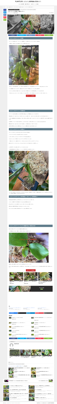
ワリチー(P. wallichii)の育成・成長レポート (18, 326)
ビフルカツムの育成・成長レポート (42, 307)
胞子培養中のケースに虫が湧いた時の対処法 (17, 317)
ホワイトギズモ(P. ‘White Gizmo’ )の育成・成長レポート (42, 334)
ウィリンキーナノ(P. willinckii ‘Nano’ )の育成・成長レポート (42, 326)
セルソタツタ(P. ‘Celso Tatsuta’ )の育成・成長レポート (19, 334)
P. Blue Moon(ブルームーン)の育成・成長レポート (18, 322)
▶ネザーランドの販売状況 (30, 270)
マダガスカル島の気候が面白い (16, 330)
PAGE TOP (55, 391)
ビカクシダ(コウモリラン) (24, 9)
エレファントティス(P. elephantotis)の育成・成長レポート (42, 330)
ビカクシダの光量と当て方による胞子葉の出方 (29, 307)
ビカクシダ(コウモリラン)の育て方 (32, 9)
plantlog (16, 343)
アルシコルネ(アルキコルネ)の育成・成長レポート (15, 307)
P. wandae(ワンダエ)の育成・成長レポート (40, 322)
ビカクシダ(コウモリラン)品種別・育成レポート (13, 9)
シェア (5, 10)
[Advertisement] (31, 102)
